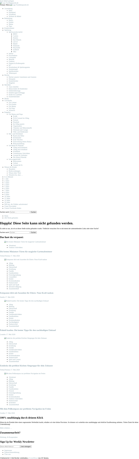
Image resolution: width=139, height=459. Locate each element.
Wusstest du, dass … (16, 175)
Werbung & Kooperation (8, 437)
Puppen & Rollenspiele (17, 63)
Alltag (11, 263)
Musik (6, 98)
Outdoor (11, 61)
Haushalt (16, 122)
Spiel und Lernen (15, 359)
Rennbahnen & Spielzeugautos (19, 67)
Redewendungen (14, 171)
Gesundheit (13, 277)
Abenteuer (12, 245)
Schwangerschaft (14, 159)
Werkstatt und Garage (20, 130)
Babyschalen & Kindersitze (18, 89)
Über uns (7, 454)
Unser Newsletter (10, 206)
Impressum (8, 450)
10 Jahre (7, 196)
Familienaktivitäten (15, 314)
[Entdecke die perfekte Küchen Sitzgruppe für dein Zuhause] (25, 338)
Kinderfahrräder (14, 97)
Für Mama (12, 106)
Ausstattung (8, 8)
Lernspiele (12, 57)
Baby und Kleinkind (16, 134)
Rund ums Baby (18, 136)
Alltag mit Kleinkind (20, 147)
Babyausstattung (18, 144)
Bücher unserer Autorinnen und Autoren (22, 77)
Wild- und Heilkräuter (20, 132)
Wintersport (13, 73)
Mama (11, 24)
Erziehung (12, 269)
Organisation (17, 126)
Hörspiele (12, 79)
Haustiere (12, 169)
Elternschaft (13, 267)
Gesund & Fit (17, 165)
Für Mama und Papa (16, 114)
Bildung (11, 265)
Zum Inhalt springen (7, 1)
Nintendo (16, 46)
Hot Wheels (17, 40)
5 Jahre (6, 187)
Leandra (3, 334)
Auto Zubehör (13, 87)
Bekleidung (8, 18)
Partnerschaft (13, 283)
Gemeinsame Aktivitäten (21, 153)
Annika (3, 413)
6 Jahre (6, 189)
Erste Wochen (18, 140)
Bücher (6, 75)
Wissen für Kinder (10, 167)
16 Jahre (7, 202)
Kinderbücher (13, 81)
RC (10, 65)
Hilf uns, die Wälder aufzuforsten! (16, 204)
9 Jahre (6, 194)
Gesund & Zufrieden (20, 155)
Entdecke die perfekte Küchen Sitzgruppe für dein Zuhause (26, 366)
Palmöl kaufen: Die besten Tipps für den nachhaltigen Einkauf (28, 330)
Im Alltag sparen (18, 124)
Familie (11, 271)
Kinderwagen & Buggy (17, 93)
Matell (15, 44)
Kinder (11, 22)
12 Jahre (7, 198)
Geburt (15, 163)
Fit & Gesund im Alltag (21, 118)
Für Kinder (12, 104)
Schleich (16, 50)
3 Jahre (6, 183)
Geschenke (8, 100)
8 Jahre (6, 192)
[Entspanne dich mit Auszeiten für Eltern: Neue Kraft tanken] (25, 259)
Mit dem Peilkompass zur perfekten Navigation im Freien (25, 409)
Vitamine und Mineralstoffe (22, 128)
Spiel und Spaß (14, 285)
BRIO (15, 34)
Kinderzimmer (9, 28)
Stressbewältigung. (15, 287)
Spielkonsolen (13, 71)
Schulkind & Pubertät (16, 145)
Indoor (11, 53)
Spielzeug (7, 30)
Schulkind (12, 14)
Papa (10, 26)
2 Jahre (6, 181)
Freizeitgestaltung (15, 275)
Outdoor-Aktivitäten (16, 247)
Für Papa (12, 108)
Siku (14, 52)
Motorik (11, 59)
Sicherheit (12, 403)
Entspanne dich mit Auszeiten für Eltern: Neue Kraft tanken (26, 293)
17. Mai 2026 (15, 256)
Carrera (15, 36)
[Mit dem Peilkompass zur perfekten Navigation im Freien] (24, 373)
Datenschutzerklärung (11, 452)
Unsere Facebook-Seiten (12, 208)
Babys (11, 20)
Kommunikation (14, 281)
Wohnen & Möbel (15, 16)
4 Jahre (6, 185)
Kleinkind (12, 12)
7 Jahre (6, 190)
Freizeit (15, 120)
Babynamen (17, 161)
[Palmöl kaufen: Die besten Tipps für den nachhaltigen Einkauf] (26, 301)
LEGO (15, 42)
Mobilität (7, 85)
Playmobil (16, 48)
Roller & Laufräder (15, 95)
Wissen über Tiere (15, 173)
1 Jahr (6, 179)
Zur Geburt (12, 102)
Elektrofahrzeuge (14, 91)
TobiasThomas (5, 256)
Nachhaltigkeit (14, 322)
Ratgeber (12, 83)
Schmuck (12, 110)
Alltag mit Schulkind (20, 149)
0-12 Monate (8, 177)
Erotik (15, 116)
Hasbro (15, 38)
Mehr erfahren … (6, 428)
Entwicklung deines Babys (22, 142)
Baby (10, 10)
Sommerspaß (13, 69)
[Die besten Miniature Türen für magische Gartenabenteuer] (25, 242)
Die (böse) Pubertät (19, 157)
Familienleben (13, 273)
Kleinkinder (17, 138)
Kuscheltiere (13, 55)
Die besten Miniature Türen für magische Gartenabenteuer (26, 251)
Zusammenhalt (14, 289)
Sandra (2, 297)
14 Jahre (7, 200)
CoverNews (33, 458)
